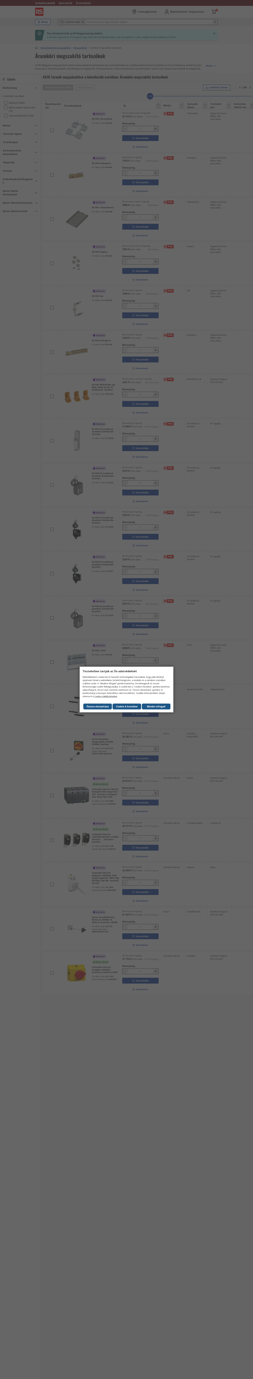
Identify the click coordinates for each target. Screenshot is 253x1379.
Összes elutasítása (98, 706)
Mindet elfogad (156, 706)
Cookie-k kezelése (127, 706)
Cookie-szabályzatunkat (105, 696)
